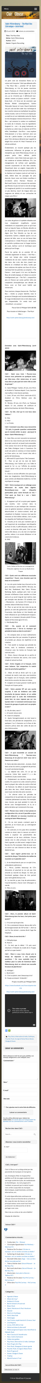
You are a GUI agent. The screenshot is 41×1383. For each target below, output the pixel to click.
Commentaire (8, 1060)
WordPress (19, 1378)
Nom (5, 1082)
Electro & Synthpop (13, 1313)
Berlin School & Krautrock (16, 1303)
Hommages (11, 1318)
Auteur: (9, 40)
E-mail (6, 1090)
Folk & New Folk (12, 1315)
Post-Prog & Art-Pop (14, 1344)
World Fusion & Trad (14, 1358)
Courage (28, 1378)
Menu (6, 9)
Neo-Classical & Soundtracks (17, 1334)
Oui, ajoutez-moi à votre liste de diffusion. (21, 1107)
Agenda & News (12, 1296)
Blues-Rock (11, 1306)
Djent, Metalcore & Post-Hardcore (19, 1308)
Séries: (8, 38)
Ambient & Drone (13, 1301)
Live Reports (11, 1323)
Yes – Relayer (20, 1242)
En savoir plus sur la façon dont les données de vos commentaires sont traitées (19, 1120)
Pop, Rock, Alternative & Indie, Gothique (21, 1036)
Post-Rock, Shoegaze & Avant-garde (19, 1346)
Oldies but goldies (13, 1339)
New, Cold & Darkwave (15, 1337)
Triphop (9, 1356)
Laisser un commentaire (26, 31)
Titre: (8, 35)
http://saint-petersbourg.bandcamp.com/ (21, 318)
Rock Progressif (12, 1351)
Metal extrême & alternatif (16, 1327)
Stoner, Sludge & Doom (15, 1353)
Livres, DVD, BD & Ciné (15, 1325)
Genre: (8, 43)
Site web (6, 1098)
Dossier (10, 1311)
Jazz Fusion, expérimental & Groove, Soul (21, 1320)
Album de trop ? (12, 1299)
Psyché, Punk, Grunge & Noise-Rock (17, 1039)
